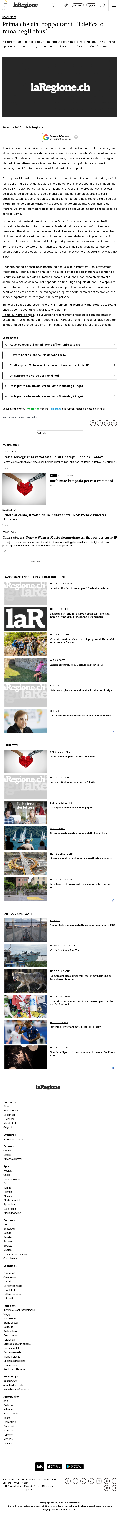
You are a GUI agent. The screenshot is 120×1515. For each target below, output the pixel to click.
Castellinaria (10, 1258)
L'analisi (7, 1281)
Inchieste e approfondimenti (19, 1309)
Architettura (10, 1331)
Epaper (91, 5)
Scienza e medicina (14, 1360)
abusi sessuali (9, 417)
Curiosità (8, 1326)
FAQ (54, 1479)
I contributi (9, 1290)
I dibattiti (8, 1298)
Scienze (8, 1241)
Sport (7, 1166)
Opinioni (8, 1273)
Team (6, 1417)
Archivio (8, 1405)
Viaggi (6, 1314)
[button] (68, 1481)
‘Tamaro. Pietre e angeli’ (18, 314)
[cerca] (54, 5)
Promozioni (9, 1421)
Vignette (8, 1438)
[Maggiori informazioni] (76, 137)
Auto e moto (10, 1335)
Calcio (6, 1174)
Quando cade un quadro (17, 1343)
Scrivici (7, 1443)
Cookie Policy (32, 1486)
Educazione (10, 1365)
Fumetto (8, 1434)
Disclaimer (22, 1479)
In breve (8, 1409)
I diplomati (9, 1339)
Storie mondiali (11, 1200)
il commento (78, 287)
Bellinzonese (10, 1110)
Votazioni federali (13, 1139)
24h (5, 1400)
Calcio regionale (12, 1179)
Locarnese (9, 1114)
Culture (8, 1220)
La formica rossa (12, 1285)
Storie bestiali (10, 1322)
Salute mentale (11, 1348)
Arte (5, 1224)
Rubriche (9, 1305)
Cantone (9, 1102)
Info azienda (10, 1413)
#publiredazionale (13, 1385)
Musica (7, 1249)
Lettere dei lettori (12, 1294)
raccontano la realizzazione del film (43, 309)
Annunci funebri (21, 1483)
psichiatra (32, 417)
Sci (5, 1183)
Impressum (34, 1479)
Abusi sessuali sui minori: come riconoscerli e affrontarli (39, 148)
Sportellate (9, 1204)
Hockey (7, 1170)
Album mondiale (12, 1212)
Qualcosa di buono (14, 1369)
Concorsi (8, 1426)
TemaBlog (10, 1376)
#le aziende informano (16, 1389)
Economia (9, 1265)
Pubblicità (6, 1483)
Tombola (8, 1430)
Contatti (46, 1479)
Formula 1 (8, 1191)
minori (21, 417)
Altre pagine (11, 1396)
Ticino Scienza (11, 1356)
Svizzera (9, 1134)
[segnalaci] (66, 5)
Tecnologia (9, 1318)
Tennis (7, 1187)
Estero (7, 1146)
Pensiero (8, 1237)
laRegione (36, 127)
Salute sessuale (12, 1352)
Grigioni (7, 1127)
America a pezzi (12, 1158)
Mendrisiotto (10, 1123)
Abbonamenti (8, 1479)
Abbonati (77, 5)
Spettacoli (9, 1228)
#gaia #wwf (10, 1380)
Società (7, 1245)
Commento (9, 1277)
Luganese (9, 1118)
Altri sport (8, 1196)
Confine (7, 1150)
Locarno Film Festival (15, 1254)
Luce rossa (9, 1208)
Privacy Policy (14, 1486)
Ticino (6, 1106)
